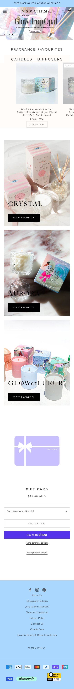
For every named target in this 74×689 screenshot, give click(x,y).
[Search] (63, 11)
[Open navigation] (5, 11)
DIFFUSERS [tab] (50, 59)
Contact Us (37, 624)
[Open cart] (69, 11)
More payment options (37, 542)
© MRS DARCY (37, 648)
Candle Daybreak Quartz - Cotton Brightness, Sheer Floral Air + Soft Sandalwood (37, 112)
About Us (37, 595)
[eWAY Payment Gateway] (54, 680)
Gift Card (37, 489)
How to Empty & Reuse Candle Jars (37, 635)
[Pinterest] (44, 590)
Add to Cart (36, 124)
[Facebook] (30, 590)
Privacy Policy (37, 618)
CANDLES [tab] (22, 59)
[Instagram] (37, 590)
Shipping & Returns (37, 601)
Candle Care (37, 630)
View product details (37, 552)
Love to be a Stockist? (37, 607)
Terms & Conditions (37, 613)
